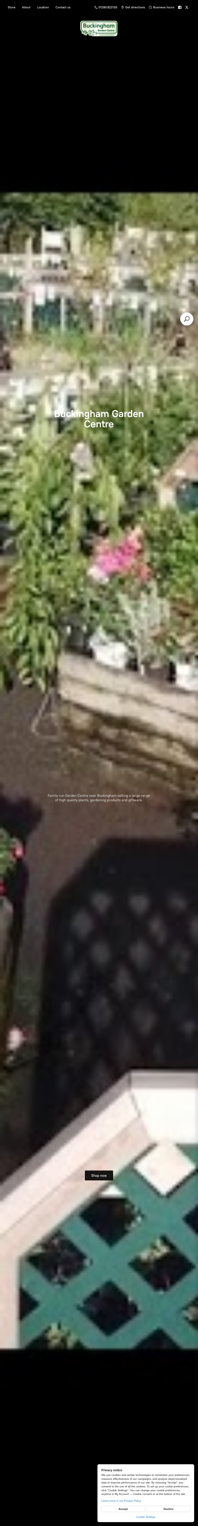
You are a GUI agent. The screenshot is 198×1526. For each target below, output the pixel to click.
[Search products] (186, 318)
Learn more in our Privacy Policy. (121, 1500)
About (26, 7)
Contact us (63, 7)
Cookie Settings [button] (145, 1516)
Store (11, 7)
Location (43, 7)
